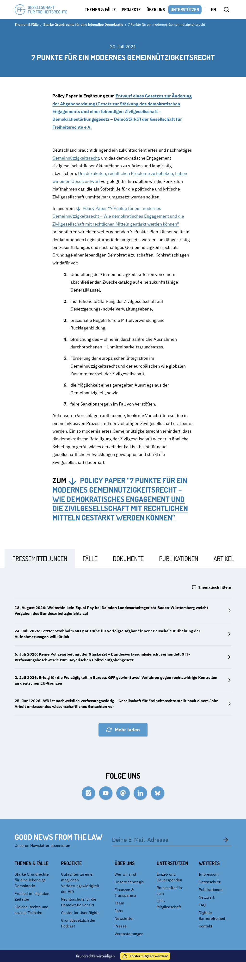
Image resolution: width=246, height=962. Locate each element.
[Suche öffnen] (226, 9)
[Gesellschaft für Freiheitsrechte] (41, 9)
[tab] (40, 558)
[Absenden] (225, 840)
